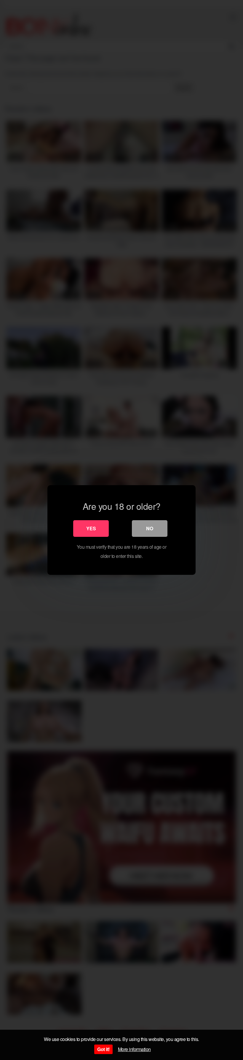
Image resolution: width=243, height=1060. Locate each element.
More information (134, 1049)
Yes (91, 528)
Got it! (103, 1049)
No (149, 528)
